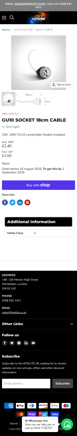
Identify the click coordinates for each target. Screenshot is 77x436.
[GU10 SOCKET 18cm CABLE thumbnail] (8, 98)
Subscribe (62, 383)
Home (6, 29)
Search (14, 423)
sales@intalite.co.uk (14, 312)
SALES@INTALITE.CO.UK (30, 4)
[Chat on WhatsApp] (67, 424)
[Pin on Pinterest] (27, 202)
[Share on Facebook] (5, 202)
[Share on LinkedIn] (20, 202)
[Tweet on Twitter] (12, 202)
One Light (12, 127)
